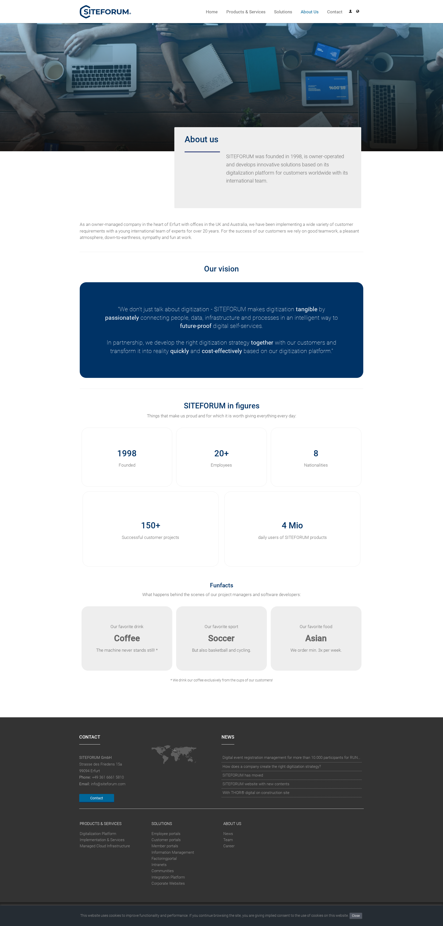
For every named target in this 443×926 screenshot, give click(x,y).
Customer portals (166, 840)
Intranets (159, 864)
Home (212, 11)
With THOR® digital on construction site (256, 792)
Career (229, 846)
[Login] (350, 12)
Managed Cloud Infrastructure (105, 846)
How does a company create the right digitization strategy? (272, 766)
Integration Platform (168, 877)
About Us (310, 11)
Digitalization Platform (98, 833)
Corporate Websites (168, 883)
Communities (163, 871)
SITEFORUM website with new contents (256, 784)
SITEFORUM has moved (243, 775)
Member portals (165, 846)
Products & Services (246, 11)
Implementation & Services (102, 840)
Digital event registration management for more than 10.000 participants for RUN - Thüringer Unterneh (292, 757)
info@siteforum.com (108, 784)
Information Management (173, 852)
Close (356, 916)
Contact (335, 11)
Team (228, 840)
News (228, 833)
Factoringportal (164, 858)
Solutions (283, 11)
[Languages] (357, 12)
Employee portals (166, 833)
